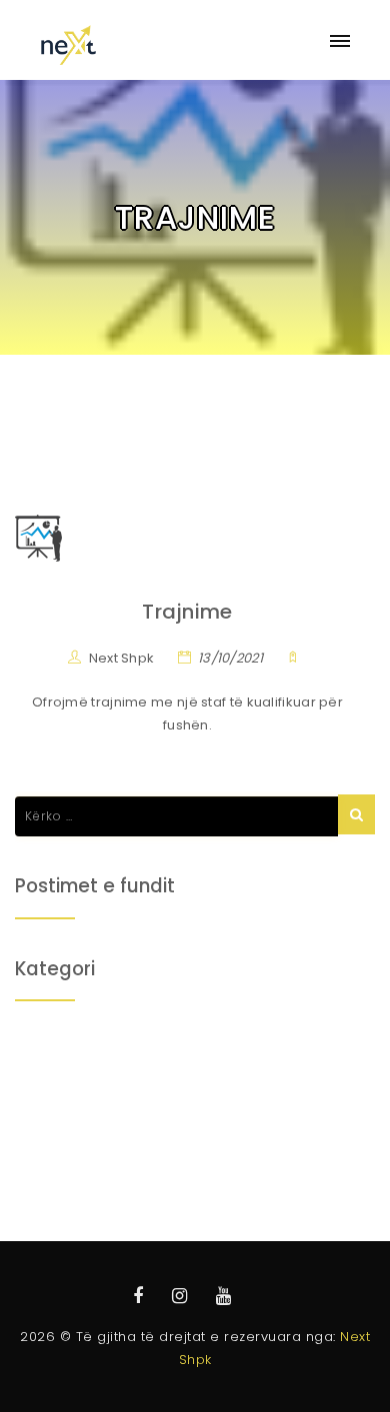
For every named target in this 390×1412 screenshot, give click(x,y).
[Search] (356, 814)
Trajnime (187, 612)
